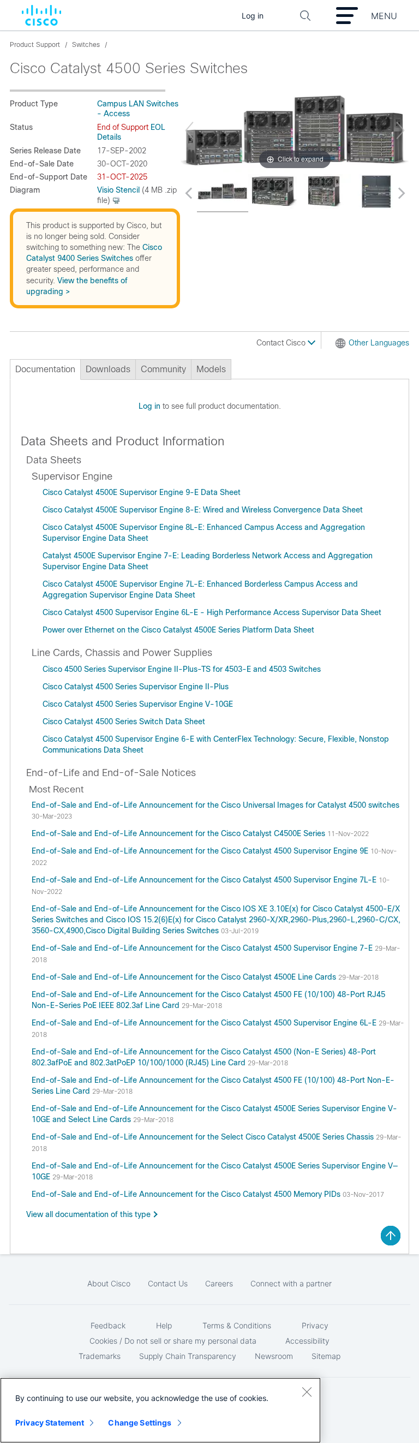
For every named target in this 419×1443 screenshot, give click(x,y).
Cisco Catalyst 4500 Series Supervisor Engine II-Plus (136, 686)
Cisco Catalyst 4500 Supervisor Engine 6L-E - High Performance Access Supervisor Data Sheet (212, 612)
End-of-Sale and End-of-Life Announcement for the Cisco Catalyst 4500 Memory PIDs (187, 1194)
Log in (149, 406)
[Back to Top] (390, 1235)
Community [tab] (163, 369)
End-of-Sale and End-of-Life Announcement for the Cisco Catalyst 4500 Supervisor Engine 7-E (203, 948)
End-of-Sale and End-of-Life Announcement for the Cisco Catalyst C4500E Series (179, 833)
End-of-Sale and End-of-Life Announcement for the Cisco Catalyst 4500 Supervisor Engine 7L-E (205, 879)
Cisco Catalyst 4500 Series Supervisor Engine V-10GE (138, 704)
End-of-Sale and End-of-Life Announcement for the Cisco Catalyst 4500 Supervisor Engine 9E (201, 850)
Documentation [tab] (45, 369)
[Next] (400, 130)
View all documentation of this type (88, 1214)
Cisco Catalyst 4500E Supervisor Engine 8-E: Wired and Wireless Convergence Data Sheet (203, 509)
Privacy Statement (49, 1422)
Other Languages (379, 342)
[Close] (306, 1391)
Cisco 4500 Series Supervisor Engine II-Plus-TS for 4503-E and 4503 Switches (182, 669)
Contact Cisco (282, 342)
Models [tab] (211, 369)
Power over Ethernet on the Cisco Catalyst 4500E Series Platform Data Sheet (178, 629)
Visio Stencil (118, 190)
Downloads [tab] (108, 369)
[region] (160, 1410)
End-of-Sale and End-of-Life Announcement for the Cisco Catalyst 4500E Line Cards (185, 977)
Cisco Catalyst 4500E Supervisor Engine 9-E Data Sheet (142, 492)
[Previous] (189, 130)
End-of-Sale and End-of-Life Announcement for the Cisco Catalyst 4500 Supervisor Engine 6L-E (205, 1022)
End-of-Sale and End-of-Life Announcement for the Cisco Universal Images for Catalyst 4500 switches (215, 805)
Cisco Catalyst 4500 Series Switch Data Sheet (124, 721)
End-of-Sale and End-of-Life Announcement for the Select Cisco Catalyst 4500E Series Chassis (204, 1136)
